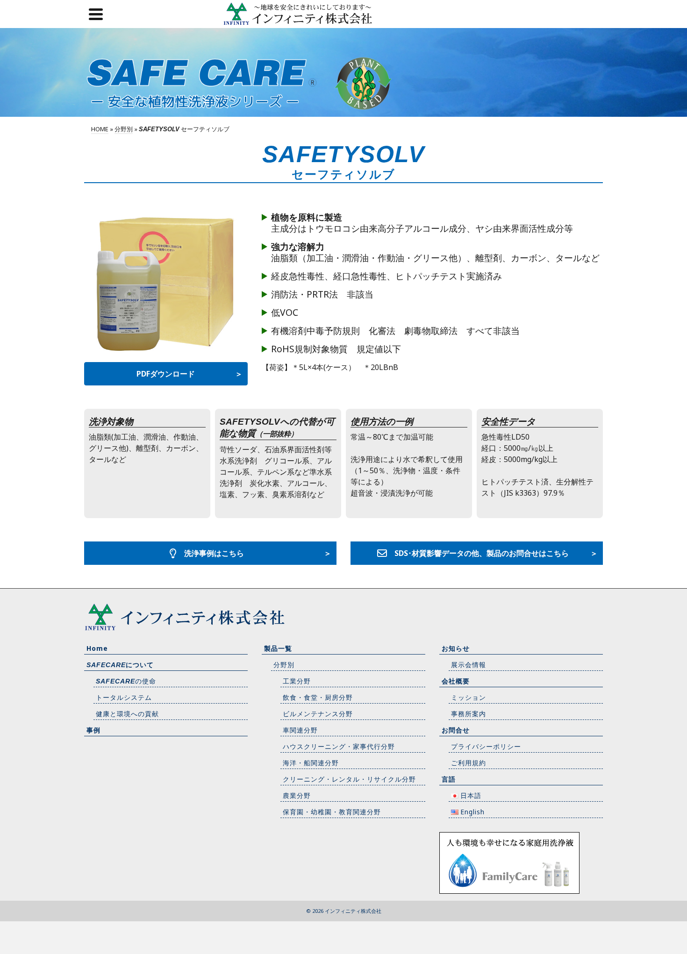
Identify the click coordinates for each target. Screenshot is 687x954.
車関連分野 (300, 730)
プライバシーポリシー (486, 746)
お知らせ (456, 648)
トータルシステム (124, 697)
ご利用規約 (468, 762)
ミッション (468, 697)
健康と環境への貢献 (127, 713)
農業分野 (297, 795)
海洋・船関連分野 (311, 762)
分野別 (283, 664)
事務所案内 (468, 713)
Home (97, 648)
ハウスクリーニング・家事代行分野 (339, 746)
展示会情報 (468, 664)
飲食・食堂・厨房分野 (318, 697)
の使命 (126, 680)
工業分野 (297, 680)
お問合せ (456, 730)
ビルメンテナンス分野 (318, 713)
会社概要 (456, 680)
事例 (93, 730)
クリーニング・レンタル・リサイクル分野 (349, 779)
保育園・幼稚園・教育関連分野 (332, 811)
